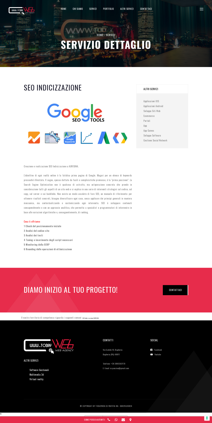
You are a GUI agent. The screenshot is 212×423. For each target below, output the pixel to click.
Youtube (157, 354)
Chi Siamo (78, 9)
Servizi (93, 9)
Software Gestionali (39, 370)
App (145, 125)
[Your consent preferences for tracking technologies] (207, 418)
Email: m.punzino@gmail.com (117, 368)
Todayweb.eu (102, 405)
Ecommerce (149, 115)
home (100, 35)
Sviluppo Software (152, 135)
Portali (146, 120)
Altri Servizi (127, 9)
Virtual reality (36, 379)
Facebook (158, 349)
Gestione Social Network (155, 140)
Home (63, 9)
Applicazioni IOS (151, 101)
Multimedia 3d (37, 374)
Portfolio (108, 9)
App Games (148, 130)
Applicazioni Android (153, 106)
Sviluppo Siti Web (151, 111)
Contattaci (146, 9)
